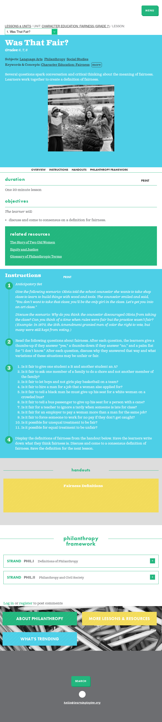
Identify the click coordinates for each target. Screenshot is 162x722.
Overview (38, 170)
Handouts (79, 170)
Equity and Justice (24, 249)
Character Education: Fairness (65, 65)
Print (145, 181)
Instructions (58, 170)
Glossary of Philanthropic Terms (36, 256)
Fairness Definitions (83, 486)
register (25, 603)
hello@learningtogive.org (82, 703)
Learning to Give (19, 10)
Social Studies (77, 59)
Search (80, 681)
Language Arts (31, 59)
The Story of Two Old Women (32, 242)
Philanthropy (54, 59)
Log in (8, 603)
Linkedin (82, 696)
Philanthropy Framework (109, 170)
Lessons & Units (18, 26)
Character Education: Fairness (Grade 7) (76, 26)
